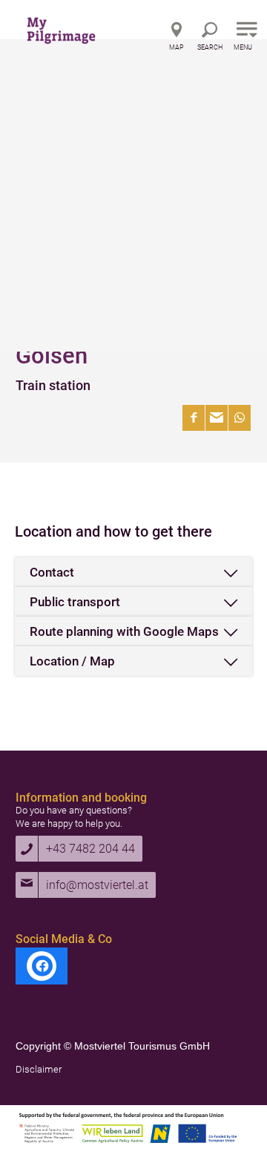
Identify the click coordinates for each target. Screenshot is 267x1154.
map (176, 47)
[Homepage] (77, 25)
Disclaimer (39, 1069)
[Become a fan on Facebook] (41, 966)
